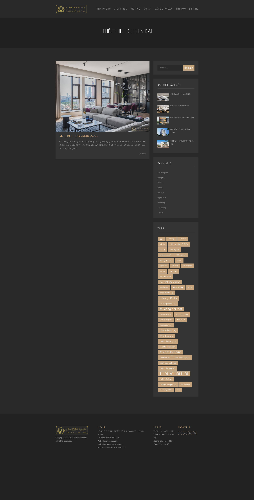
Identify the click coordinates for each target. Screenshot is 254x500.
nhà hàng (175, 266)
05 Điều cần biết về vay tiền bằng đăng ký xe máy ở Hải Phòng (163, 462)
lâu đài (179, 260)
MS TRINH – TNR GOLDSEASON (79, 136)
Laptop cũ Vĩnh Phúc (165, 450)
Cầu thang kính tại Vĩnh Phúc (111, 451)
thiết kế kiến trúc (170, 352)
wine (178, 390)
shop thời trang (166, 293)
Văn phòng (161, 208)
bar (161, 239)
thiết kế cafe (166, 336)
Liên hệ (193, 9)
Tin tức (181, 9)
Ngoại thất (161, 198)
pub (190, 287)
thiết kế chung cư (168, 341)
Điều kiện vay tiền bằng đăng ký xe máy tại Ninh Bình (163, 468)
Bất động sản (164, 9)
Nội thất (160, 193)
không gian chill (181, 255)
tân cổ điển (185, 384)
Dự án (147, 9)
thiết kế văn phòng (168, 384)
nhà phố (162, 271)
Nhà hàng (161, 203)
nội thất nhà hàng (165, 276)
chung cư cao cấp (165, 255)
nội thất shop (164, 287)
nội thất (173, 271)
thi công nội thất (171, 309)
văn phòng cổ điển (166, 390)
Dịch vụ (135, 9)
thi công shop (182, 314)
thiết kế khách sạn (167, 347)
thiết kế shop (166, 379)
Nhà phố (160, 178)
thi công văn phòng (166, 320)
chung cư (174, 249)
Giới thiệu (120, 9)
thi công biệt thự (168, 298)
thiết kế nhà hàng (168, 363)
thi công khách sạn (168, 304)
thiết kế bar (181, 320)
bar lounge (171, 239)
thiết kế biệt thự (168, 330)
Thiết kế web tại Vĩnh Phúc (120, 454)
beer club (183, 239)
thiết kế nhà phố (167, 368)
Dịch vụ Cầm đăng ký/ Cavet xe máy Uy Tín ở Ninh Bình (163, 483)
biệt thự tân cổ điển (179, 244)
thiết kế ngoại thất (182, 357)
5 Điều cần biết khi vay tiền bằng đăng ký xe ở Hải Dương (162, 477)
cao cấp (162, 249)
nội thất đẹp (178, 287)
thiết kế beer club (165, 325)
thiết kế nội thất (174, 373)
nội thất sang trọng (170, 282)
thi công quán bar (165, 314)
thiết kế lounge (164, 357)
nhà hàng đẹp (187, 266)
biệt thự (162, 244)
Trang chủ (104, 9)
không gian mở (166, 260)
